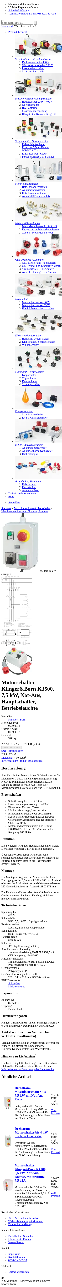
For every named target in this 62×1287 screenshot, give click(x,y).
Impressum (14, 1254)
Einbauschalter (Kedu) (34, 153)
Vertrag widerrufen (18, 1271)
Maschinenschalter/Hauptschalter (33, 98)
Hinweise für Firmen (19, 1239)
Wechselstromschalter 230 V (37, 65)
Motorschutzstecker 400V (36, 302)
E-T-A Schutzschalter (33, 144)
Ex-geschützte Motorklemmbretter (40, 229)
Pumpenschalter (24, 411)
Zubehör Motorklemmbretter (37, 232)
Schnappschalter (31, 384)
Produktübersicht (17, 32)
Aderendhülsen (30, 490)
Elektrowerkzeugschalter (28, 335)
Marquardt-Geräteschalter (29, 371)
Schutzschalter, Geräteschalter (31, 141)
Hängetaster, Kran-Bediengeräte (39, 114)
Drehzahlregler (30, 454)
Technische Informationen (22, 493)
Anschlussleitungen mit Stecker (39, 272)
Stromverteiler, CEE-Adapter (38, 268)
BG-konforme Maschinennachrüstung (34, 109)
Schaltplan (14, 983)
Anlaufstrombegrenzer (34, 447)
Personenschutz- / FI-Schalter (38, 156)
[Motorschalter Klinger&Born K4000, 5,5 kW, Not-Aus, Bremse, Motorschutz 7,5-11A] (8, 1190)
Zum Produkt (55, 1112)
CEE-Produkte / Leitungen (29, 259)
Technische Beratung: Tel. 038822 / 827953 (32, 13)
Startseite (6, 508)
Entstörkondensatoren (34, 193)
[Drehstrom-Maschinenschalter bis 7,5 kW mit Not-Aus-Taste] (8, 1107)
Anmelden (14, 502)
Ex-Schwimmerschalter (34, 417)
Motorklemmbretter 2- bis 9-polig (40, 226)
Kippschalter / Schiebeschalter (38, 341)
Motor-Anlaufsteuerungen (29, 444)
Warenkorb (7, 26)
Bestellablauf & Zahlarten (22, 1236)
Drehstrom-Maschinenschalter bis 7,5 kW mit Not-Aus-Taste (30, 1093)
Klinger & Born (16, 719)
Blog (11, 496)
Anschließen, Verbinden (28, 481)
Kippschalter (29, 375)
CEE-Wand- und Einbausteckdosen (41, 265)
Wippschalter (29, 378)
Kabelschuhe (29, 484)
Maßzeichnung (16, 986)
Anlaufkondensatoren (33, 189)
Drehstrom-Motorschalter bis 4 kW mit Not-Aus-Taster (31, 1132)
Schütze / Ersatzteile (33, 71)
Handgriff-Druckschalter (35, 338)
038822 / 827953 (17, 1260)
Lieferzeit (6, 757)
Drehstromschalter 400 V (35, 62)
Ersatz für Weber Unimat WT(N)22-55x (35, 149)
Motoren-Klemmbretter (27, 223)
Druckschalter (29, 381)
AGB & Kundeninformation (23, 1218)
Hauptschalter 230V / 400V (37, 101)
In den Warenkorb (11, 747)
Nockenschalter (30, 104)
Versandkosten (16, 1242)
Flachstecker (29, 487)
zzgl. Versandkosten (12, 750)
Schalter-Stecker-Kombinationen (33, 59)
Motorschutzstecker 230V (36, 305)
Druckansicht (35, 760)
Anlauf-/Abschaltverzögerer (37, 450)
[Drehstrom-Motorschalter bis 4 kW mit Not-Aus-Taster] (8, 1146)
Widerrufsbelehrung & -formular (25, 1221)
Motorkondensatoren (26, 183)
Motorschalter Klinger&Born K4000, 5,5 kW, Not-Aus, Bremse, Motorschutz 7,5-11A (30, 1173)
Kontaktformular (17, 1257)
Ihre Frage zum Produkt (14, 760)
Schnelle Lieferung (18, 10)
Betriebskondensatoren (34, 186)
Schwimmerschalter (32, 414)
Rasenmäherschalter (33, 68)
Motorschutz (22, 299)
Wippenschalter (30, 344)
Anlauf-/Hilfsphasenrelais (36, 196)
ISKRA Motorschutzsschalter (38, 308)
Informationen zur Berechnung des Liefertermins (27, 1069)
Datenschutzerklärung (20, 1224)
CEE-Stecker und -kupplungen (39, 262)
